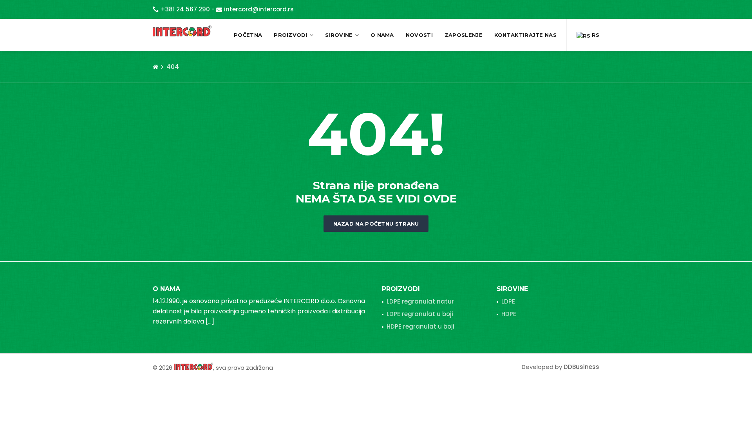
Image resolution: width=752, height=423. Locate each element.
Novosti (419, 35)
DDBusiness (581, 367)
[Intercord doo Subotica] (193, 366)
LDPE (508, 301)
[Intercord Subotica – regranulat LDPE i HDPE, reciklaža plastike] (182, 30)
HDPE (508, 314)
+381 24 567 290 (185, 9)
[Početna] (155, 67)
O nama (382, 35)
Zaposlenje (464, 35)
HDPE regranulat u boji (420, 326)
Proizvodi (290, 35)
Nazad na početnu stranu (376, 224)
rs (594, 35)
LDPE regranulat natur (420, 301)
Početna (248, 35)
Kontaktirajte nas (525, 35)
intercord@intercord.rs (259, 9)
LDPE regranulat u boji (420, 314)
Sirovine (338, 35)
